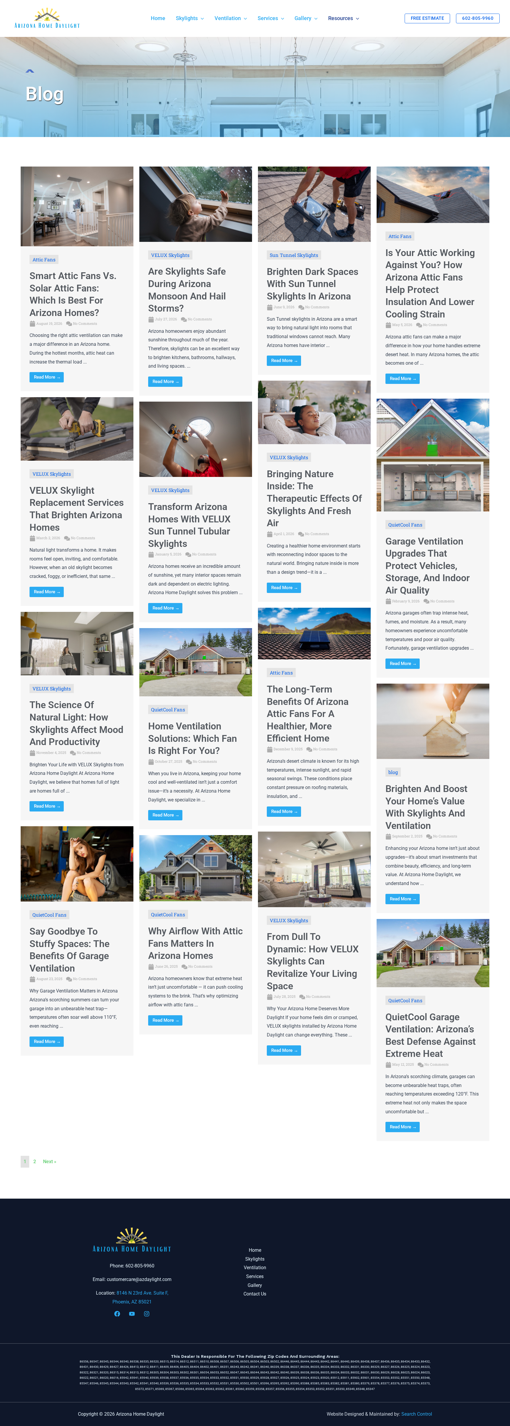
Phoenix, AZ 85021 (132, 1302)
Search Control (416, 1414)
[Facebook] (117, 1314)
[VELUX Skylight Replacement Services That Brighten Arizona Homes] (77, 428)
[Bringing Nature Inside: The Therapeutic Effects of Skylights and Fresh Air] (314, 412)
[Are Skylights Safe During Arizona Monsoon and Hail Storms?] (195, 204)
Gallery (255, 1285)
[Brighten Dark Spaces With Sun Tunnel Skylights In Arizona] (314, 204)
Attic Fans (43, 259)
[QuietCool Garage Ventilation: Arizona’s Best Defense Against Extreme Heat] (433, 953)
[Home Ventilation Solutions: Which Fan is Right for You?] (195, 662)
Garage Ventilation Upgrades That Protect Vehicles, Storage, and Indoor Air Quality (427, 566)
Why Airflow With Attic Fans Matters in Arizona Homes (195, 943)
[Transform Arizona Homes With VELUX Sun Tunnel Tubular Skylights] (195, 439)
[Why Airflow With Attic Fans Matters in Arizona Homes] (195, 868)
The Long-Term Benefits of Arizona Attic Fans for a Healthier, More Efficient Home (308, 714)
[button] (201, 18)
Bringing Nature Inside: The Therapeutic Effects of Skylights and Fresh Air (314, 498)
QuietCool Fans (405, 524)
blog (393, 772)
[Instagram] (147, 1314)
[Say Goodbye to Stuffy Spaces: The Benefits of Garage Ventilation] (77, 863)
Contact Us (254, 1294)
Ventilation (255, 1267)
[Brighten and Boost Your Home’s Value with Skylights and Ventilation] (433, 721)
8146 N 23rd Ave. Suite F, (142, 1293)
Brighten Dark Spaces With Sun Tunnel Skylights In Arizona (312, 284)
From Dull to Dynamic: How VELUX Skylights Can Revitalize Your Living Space (313, 961)
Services (255, 1276)
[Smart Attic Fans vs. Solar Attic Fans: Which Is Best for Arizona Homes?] (77, 206)
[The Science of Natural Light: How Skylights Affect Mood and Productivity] (77, 643)
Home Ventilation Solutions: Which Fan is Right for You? (192, 738)
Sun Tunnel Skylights (294, 255)
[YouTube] (132, 1314)
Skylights (254, 1259)
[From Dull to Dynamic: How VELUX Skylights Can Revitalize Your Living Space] (314, 869)
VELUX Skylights (170, 255)
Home (255, 1250)
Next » (49, 1161)
